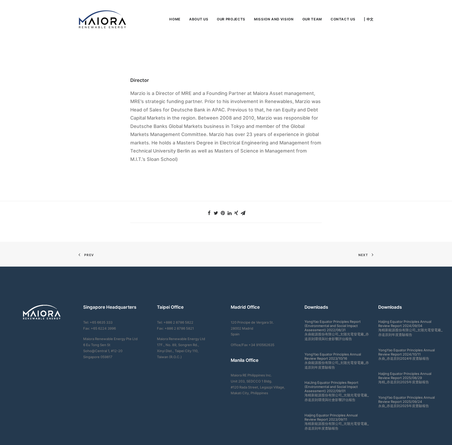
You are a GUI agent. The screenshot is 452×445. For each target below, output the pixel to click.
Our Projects (231, 19)
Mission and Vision (274, 19)
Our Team (312, 19)
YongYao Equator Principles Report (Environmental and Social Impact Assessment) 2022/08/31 (332, 325)
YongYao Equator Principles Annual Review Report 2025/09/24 (406, 399)
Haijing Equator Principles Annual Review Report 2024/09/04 (404, 323)
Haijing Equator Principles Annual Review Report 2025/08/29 (404, 375)
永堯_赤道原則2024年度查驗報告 (403, 358)
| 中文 (369, 19)
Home (174, 19)
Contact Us (343, 19)
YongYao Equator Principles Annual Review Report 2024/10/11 (406, 352)
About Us (198, 19)
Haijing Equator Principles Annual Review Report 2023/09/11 (331, 417)
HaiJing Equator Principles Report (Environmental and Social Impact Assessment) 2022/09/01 (331, 386)
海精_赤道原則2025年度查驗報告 (403, 382)
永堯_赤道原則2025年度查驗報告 (403, 406)
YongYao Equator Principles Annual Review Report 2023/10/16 (332, 356)
